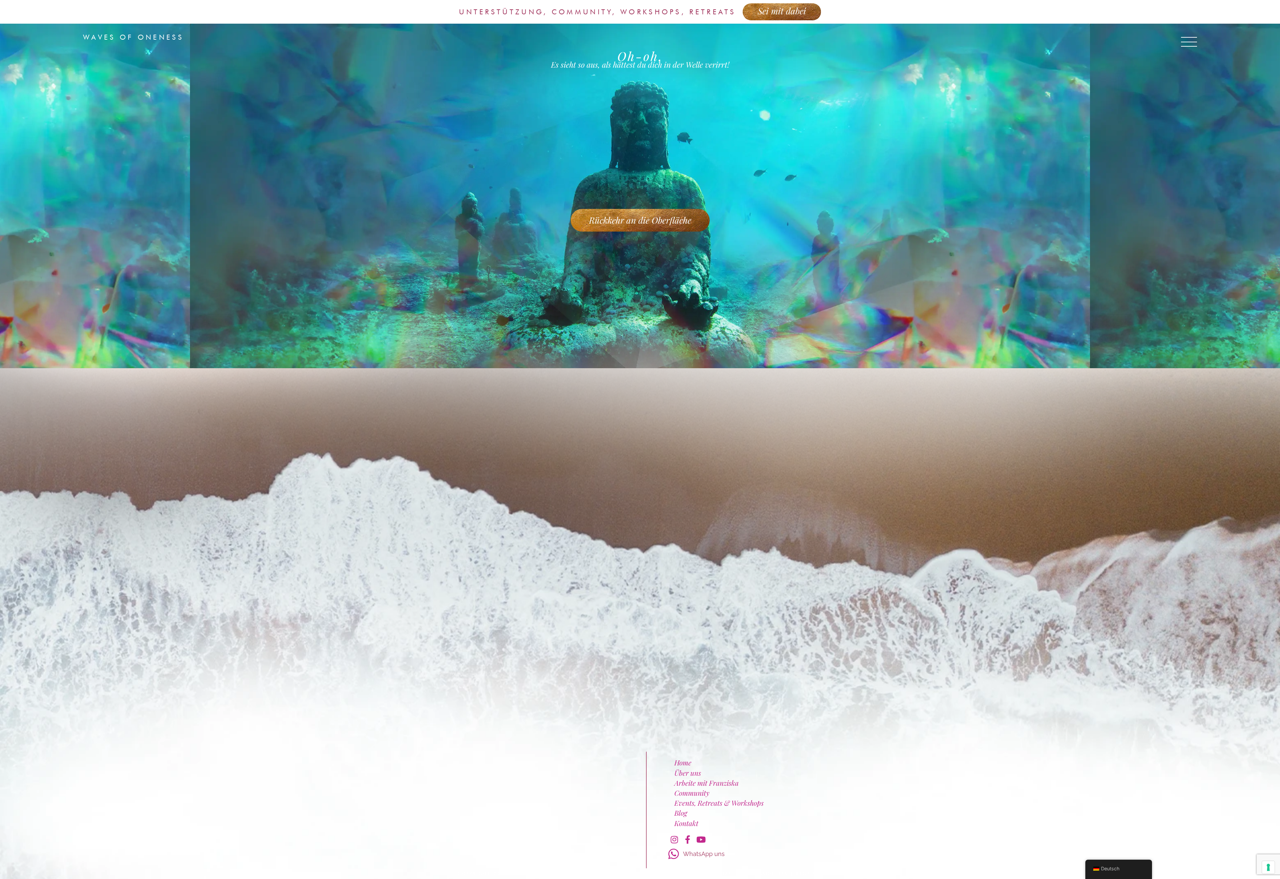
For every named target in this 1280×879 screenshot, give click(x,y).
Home (682, 762)
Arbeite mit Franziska (706, 782)
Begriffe (809, 873)
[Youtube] (701, 839)
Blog (680, 812)
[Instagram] (674, 839)
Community (691, 792)
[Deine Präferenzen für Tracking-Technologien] (1268, 867)
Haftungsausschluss (754, 873)
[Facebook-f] (687, 839)
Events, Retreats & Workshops (719, 802)
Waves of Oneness (133, 37)
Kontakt (686, 823)
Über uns (687, 772)
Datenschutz (692, 873)
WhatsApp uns (704, 853)
